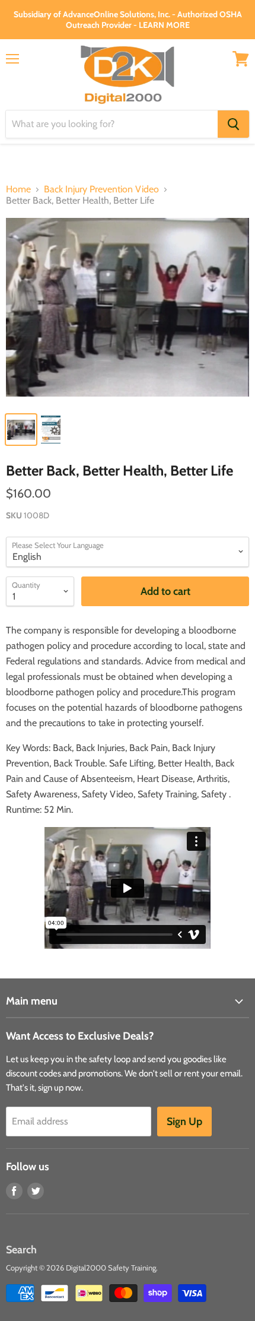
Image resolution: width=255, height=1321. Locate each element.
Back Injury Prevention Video (101, 189)
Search (21, 1249)
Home (18, 189)
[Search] (233, 124)
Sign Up (184, 1121)
